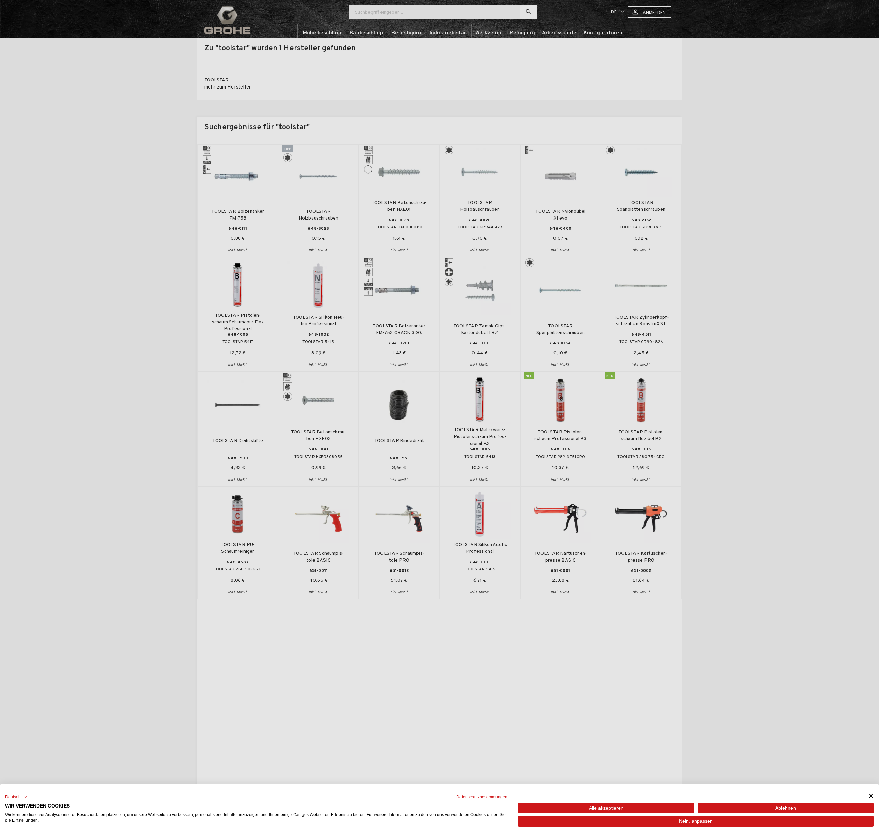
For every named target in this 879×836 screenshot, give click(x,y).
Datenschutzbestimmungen (481, 796)
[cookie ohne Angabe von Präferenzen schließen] (871, 796)
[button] (16, 797)
